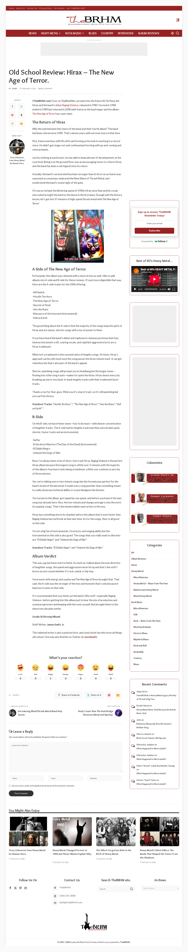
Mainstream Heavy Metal (146, 589)
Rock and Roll (140, 645)
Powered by (147, 241)
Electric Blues (140, 633)
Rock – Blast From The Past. (147, 620)
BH (132, 552)
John (138, 719)
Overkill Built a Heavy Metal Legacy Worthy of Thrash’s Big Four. (156, 697)
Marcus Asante (143, 734)
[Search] (177, 33)
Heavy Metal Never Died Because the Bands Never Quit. (156, 711)
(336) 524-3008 (67, 895)
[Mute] (169, 289)
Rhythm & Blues (141, 639)
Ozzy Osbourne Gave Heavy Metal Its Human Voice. (17, 160)
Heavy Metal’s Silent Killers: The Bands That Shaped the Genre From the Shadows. (159, 854)
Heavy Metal (137, 571)
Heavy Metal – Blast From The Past (151, 583)
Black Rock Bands (142, 627)
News (134, 565)
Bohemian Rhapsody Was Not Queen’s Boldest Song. (154, 725)
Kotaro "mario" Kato (146, 780)
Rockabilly (138, 652)
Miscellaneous (141, 577)
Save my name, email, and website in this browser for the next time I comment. (43, 786)
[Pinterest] (12, 115)
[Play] (135, 289)
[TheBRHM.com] (94, 20)
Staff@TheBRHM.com (70, 902)
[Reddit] (12, 123)
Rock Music (136, 602)
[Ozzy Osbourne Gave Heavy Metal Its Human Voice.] (17, 146)
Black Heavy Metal (143, 596)
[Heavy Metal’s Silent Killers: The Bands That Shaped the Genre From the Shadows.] (159, 831)
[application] (154, 279)
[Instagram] (25, 888)
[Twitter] (21, 106)
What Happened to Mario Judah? (151, 748)
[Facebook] (12, 106)
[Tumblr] (21, 115)
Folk (135, 614)
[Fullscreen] (173, 289)
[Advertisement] (94, 49)
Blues (136, 664)
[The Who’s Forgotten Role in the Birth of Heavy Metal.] (116, 831)
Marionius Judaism (145, 744)
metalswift (90, 636)
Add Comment (46, 88)
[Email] (21, 123)
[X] (15, 888)
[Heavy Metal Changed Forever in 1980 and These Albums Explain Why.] (72, 831)
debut (66, 105)
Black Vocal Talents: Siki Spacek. (151, 738)
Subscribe (154, 230)
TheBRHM (125, 942)
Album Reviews (138, 558)
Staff (14, 88)
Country (138, 658)
